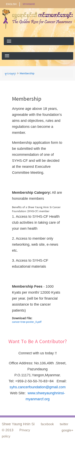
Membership (27, 74)
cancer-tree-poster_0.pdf (26, 322)
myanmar (29, 4)
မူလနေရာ (10, 74)
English (11, 4)
